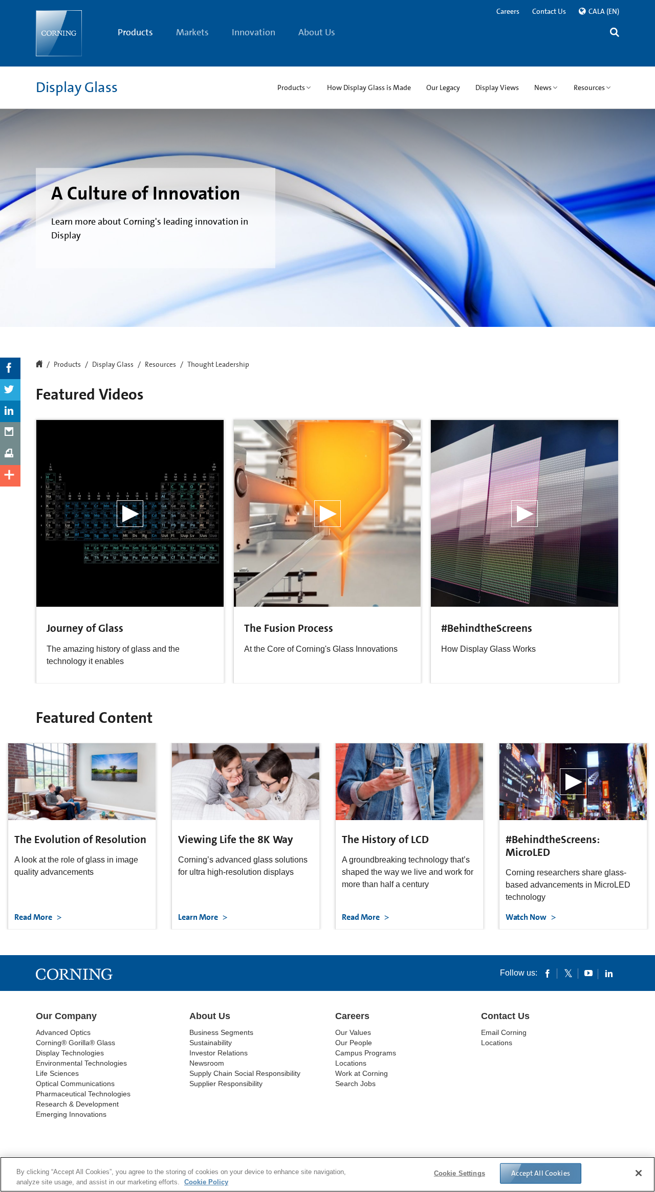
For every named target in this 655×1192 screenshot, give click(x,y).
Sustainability (210, 1043)
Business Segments (221, 1032)
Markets (192, 32)
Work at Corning (361, 1073)
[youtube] (588, 973)
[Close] (638, 1173)
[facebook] (547, 973)
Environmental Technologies (81, 1063)
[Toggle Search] (614, 33)
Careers (507, 11)
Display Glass (77, 87)
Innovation (253, 32)
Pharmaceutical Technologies (83, 1094)
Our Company (66, 1016)
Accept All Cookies (540, 1173)
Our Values (353, 1032)
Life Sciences (57, 1073)
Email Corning (504, 1032)
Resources (160, 365)
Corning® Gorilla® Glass (75, 1043)
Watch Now (527, 917)
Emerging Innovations (71, 1114)
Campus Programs (365, 1053)
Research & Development (77, 1104)
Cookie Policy (206, 1181)
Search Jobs (355, 1083)
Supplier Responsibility (226, 1083)
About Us (316, 32)
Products (135, 32)
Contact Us (549, 11)
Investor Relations (218, 1053)
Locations (350, 1063)
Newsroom (206, 1063)
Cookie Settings (459, 1173)
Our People (353, 1043)
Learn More (199, 917)
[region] (327, 1174)
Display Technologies (70, 1053)
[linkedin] (609, 973)
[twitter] (568, 973)
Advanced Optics (63, 1032)
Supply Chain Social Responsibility (244, 1073)
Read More (34, 917)
